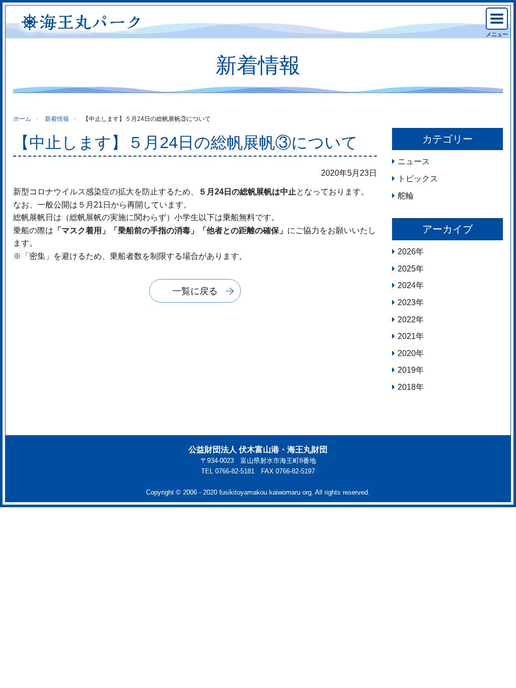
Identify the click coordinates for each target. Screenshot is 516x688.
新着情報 (57, 118)
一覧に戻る (195, 291)
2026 (407, 251)
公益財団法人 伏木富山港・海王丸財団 (258, 449)
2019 (407, 370)
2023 (407, 302)
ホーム (22, 118)
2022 (407, 319)
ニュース (414, 161)
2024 (407, 285)
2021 (407, 336)
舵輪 (406, 195)
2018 (407, 387)
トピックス (418, 178)
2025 (407, 268)
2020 (407, 353)
